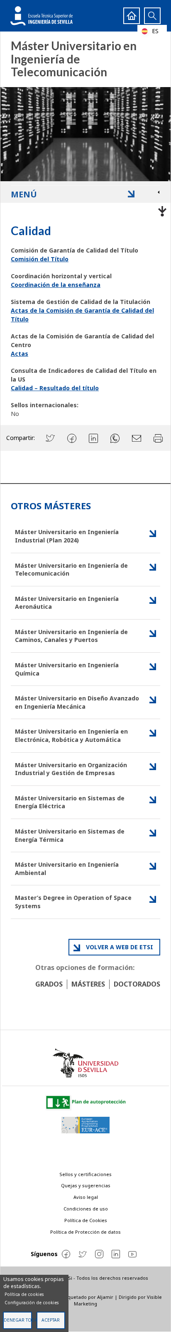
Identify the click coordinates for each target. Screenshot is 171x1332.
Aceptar (51, 1320)
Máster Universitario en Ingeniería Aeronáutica (67, 603)
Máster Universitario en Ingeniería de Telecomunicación (71, 569)
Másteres (88, 984)
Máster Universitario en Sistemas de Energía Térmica (70, 835)
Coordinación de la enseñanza (55, 285)
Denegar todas (18, 1320)
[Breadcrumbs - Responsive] (85, 209)
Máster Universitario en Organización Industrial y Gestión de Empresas (71, 769)
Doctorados (137, 984)
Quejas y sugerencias (85, 1185)
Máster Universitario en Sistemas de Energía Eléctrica (70, 802)
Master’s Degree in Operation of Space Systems (73, 902)
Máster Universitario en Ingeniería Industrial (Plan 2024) (67, 536)
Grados (49, 984)
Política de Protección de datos (85, 1232)
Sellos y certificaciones (85, 1174)
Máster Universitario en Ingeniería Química (67, 669)
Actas (19, 353)
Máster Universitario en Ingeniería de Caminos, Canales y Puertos (71, 636)
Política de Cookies (85, 1220)
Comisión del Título (39, 259)
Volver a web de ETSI (119, 947)
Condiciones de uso (86, 1209)
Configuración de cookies (32, 1302)
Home (131, 15)
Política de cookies (24, 1294)
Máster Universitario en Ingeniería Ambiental (67, 868)
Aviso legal (85, 1197)
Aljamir (105, 1297)
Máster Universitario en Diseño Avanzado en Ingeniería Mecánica (77, 702)
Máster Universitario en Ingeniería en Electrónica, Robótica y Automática (71, 735)
